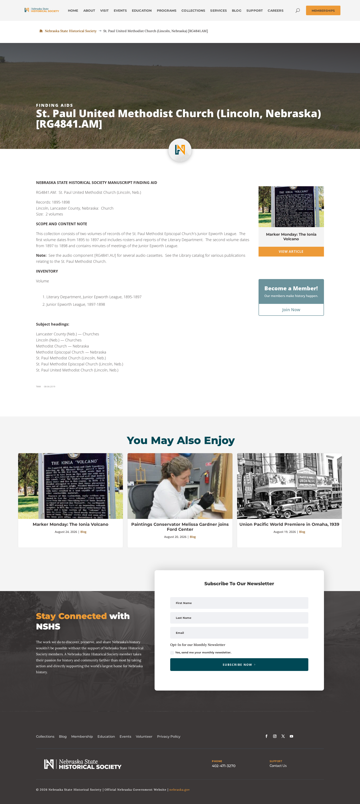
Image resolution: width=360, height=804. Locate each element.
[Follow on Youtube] (291, 736)
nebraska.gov (179, 789)
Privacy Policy (168, 737)
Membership (82, 737)
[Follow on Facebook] (266, 736)
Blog (83, 532)
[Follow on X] (283, 736)
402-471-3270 (223, 766)
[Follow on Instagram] (274, 736)
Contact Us (278, 765)
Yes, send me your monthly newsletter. (203, 652)
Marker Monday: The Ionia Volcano (291, 236)
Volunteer (144, 737)
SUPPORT (276, 761)
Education (106, 737)
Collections (45, 737)
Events (125, 737)
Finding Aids (54, 105)
